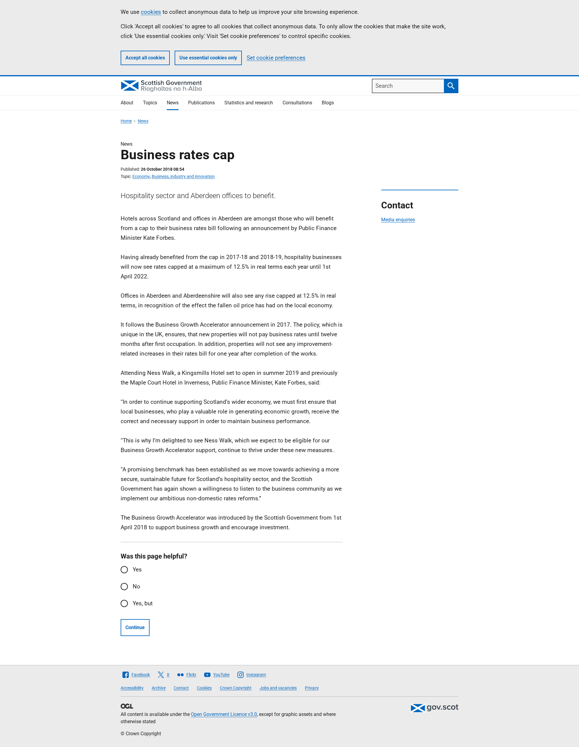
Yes (137, 569)
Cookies (204, 687)
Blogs (328, 103)
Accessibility (132, 687)
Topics (150, 103)
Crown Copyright (236, 687)
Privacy (312, 687)
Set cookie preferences (276, 57)
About (127, 103)
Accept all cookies (145, 58)
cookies (151, 11)
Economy (141, 176)
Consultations (297, 103)
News (173, 103)
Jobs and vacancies (278, 687)
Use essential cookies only (208, 58)
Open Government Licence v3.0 (224, 714)
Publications (201, 103)
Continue (135, 627)
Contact (181, 687)
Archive (159, 687)
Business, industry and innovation (183, 176)
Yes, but (143, 603)
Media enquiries (398, 220)
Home (126, 121)
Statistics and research (248, 103)
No (136, 586)
